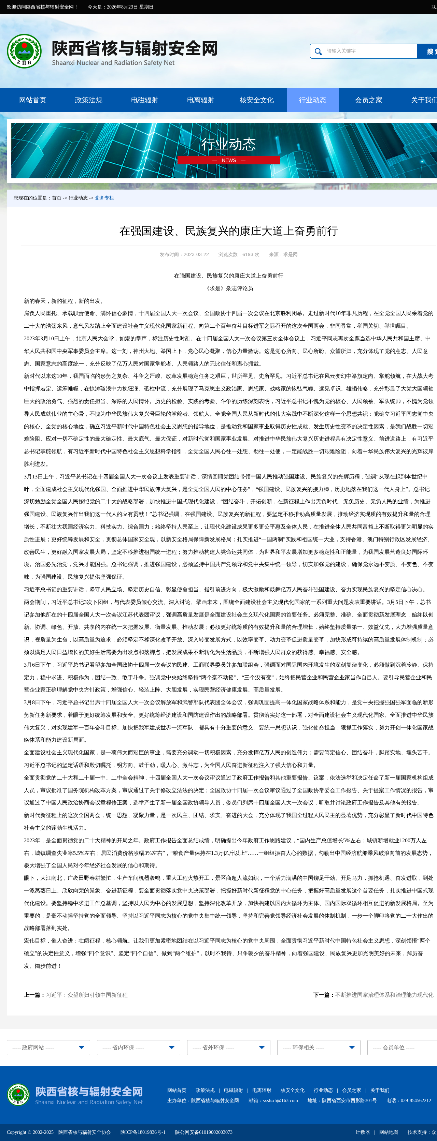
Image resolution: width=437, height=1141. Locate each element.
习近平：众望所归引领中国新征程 (87, 995)
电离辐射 (200, 100)
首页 (56, 198)
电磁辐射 (144, 100)
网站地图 (388, 1132)
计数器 (363, 1132)
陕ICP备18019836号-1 (143, 1132)
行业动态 (312, 100)
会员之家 (368, 100)
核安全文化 (257, 100)
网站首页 (32, 100)
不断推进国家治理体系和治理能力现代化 (384, 995)
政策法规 (88, 100)
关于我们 (380, 1090)
